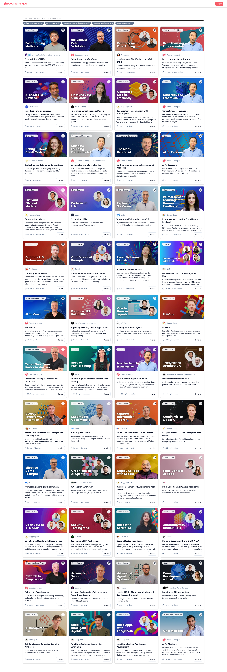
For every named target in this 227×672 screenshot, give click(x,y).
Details (60, 72)
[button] (63, 30)
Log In (219, 4)
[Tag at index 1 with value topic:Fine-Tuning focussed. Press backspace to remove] (59, 23)
